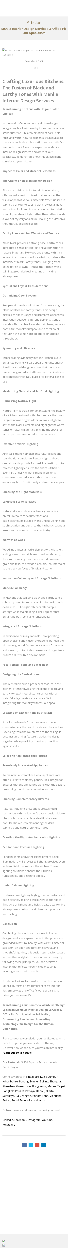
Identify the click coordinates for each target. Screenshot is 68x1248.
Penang (24, 1081)
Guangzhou (23, 1086)
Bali (18, 1096)
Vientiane (55, 1096)
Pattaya (30, 1091)
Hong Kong (39, 1086)
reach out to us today (16, 1052)
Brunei (34, 1081)
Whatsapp (8, 1124)
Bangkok (8, 1091)
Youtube (47, 1120)
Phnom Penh (40, 1096)
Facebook (20, 1120)
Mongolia (26, 1100)
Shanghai (55, 1081)
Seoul (15, 1100)
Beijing (44, 1081)
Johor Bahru (10, 1081)
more (41, 1100)
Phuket (19, 1091)
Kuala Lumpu (48, 1076)
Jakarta (49, 1091)
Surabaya (8, 1096)
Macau (52, 1086)
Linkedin (7, 1120)
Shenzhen (8, 1086)
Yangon (26, 1096)
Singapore (32, 1076)
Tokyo (6, 1100)
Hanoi (39, 1091)
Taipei (61, 1086)
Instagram (34, 1120)
